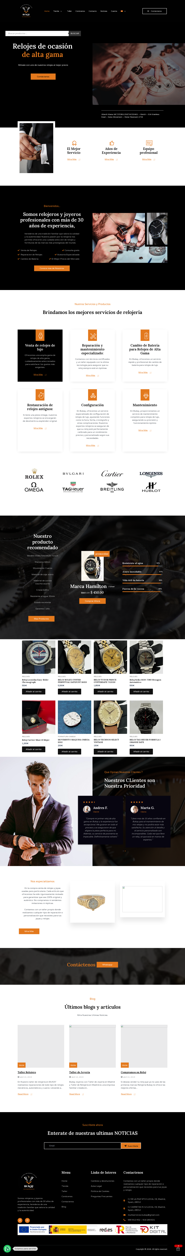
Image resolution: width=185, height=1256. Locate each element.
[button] (7, 1248)
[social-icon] (110, 915)
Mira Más (72, 159)
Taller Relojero (27, 1072)
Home (46, 11)
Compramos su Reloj (133, 1072)
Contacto (93, 11)
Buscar (75, 33)
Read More (23, 1094)
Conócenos (80, 11)
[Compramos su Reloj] (144, 1046)
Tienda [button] (56, 11)
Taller (69, 11)
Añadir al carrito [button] (34, 691)
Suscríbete (133, 1146)
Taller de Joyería (79, 1072)
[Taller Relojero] (41, 1046)
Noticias (103, 11)
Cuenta (114, 11)
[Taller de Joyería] (92, 1046)
